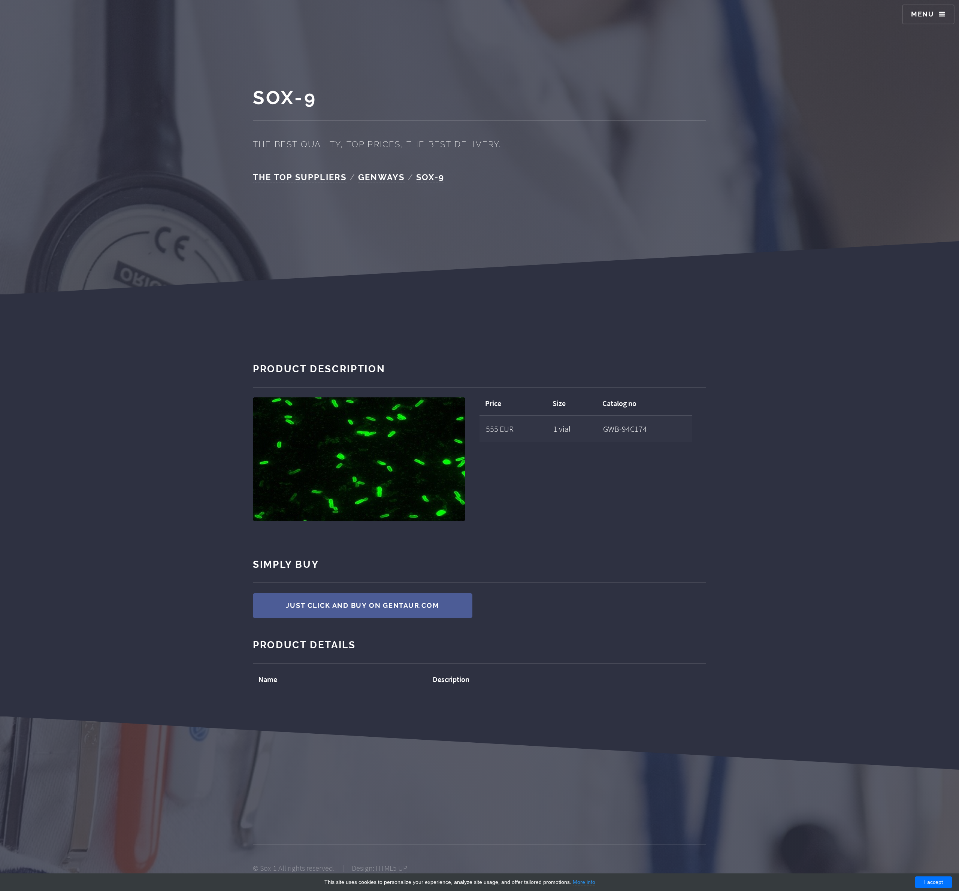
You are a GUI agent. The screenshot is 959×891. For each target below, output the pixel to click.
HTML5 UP (391, 868)
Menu (922, 14)
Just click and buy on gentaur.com (362, 605)
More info (584, 882)
